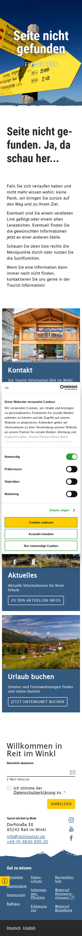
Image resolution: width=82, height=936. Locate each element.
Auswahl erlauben (41, 534)
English (29, 928)
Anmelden (61, 804)
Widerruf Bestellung (63, 908)
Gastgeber (15, 877)
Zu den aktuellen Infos (41, 562)
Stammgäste (17, 886)
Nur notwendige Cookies (41, 545)
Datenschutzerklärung (34, 792)
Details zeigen (59, 510)
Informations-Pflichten (39, 894)
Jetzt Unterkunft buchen (41, 663)
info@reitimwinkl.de (26, 836)
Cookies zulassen (41, 522)
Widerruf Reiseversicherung (64, 894)
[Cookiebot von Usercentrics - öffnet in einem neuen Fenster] (60, 387)
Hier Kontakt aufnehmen (41, 354)
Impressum (16, 895)
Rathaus (13, 904)
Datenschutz (36, 879)
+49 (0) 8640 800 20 (27, 841)
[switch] (71, 469)
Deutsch (14, 928)
